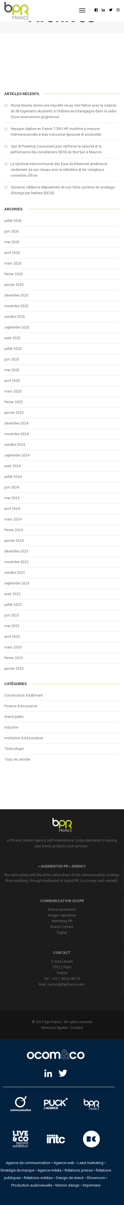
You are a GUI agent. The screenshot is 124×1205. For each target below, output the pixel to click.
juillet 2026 (13, 221)
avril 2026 (12, 253)
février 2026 (13, 274)
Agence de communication (28, 1163)
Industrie (11, 727)
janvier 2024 (14, 541)
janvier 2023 (14, 669)
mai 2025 (11, 370)
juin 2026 (11, 231)
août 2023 (12, 594)
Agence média (49, 1170)
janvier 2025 (14, 413)
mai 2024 (11, 498)
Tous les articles (17, 759)
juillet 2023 (13, 605)
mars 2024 (13, 519)
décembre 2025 (16, 295)
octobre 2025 (14, 317)
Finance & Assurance (20, 706)
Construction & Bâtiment (23, 695)
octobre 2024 (14, 445)
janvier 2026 (14, 285)
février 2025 (13, 402)
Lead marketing (91, 1163)
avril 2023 (12, 637)
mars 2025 (13, 391)
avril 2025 (12, 381)
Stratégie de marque (17, 1170)
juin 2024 (11, 487)
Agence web (64, 1163)
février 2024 (13, 530)
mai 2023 (11, 626)
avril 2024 (12, 509)
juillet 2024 (13, 477)
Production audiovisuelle (31, 1185)
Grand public (14, 717)
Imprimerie (91, 1185)
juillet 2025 (13, 349)
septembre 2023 (16, 583)
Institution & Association (23, 738)
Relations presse (79, 1170)
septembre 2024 (16, 455)
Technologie (14, 749)
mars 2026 (13, 263)
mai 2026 (11, 242)
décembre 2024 (16, 423)
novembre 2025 (16, 306)
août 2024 (12, 466)
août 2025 (12, 338)
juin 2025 (11, 359)
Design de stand (69, 1178)
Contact (77, 1028)
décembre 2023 (16, 551)
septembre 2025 (16, 327)
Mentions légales (54, 1028)
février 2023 (13, 658)
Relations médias (38, 1178)
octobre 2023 (14, 573)
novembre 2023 (16, 562)
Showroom (96, 1178)
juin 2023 (11, 615)
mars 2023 (13, 647)
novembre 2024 (16, 434)
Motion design (67, 1185)
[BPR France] (16, 10)
